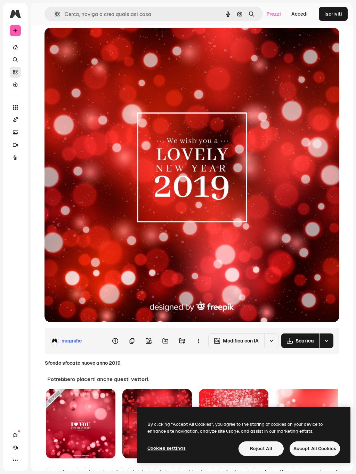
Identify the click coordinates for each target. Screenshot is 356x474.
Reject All (261, 448)
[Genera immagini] (15, 132)
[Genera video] (15, 144)
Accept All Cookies (314, 448)
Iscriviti (333, 14)
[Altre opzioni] (198, 341)
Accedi (299, 14)
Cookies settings (166, 448)
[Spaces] (15, 119)
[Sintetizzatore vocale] (15, 157)
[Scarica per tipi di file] (326, 340)
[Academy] (15, 447)
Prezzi (273, 14)
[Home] (15, 47)
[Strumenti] (15, 107)
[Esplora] (15, 84)
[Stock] (15, 72)
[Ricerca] (15, 59)
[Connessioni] (15, 435)
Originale (90, 40)
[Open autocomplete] (54, 14)
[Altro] (15, 460)
